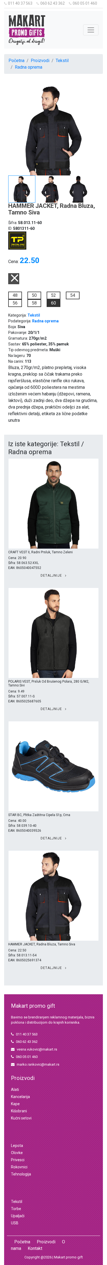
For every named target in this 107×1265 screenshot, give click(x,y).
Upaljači (17, 1216)
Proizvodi (40, 60)
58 (34, 303)
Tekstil (62, 60)
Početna (16, 60)
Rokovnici (19, 1167)
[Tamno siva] (13, 282)
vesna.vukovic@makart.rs (37, 1049)
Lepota (17, 1145)
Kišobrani (19, 1111)
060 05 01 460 (85, 3)
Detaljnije (52, 575)
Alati (15, 1089)
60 (53, 303)
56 (15, 303)
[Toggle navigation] (90, 29)
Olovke (17, 1152)
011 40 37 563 (20, 3)
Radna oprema (28, 67)
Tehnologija (21, 1174)
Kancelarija (20, 1096)
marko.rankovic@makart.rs (38, 1064)
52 (53, 295)
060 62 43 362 (52, 3)
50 (34, 295)
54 (72, 295)
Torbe (16, 1209)
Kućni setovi (21, 1118)
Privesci (17, 1160)
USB (14, 1223)
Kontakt (35, 1248)
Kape (15, 1104)
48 (15, 295)
